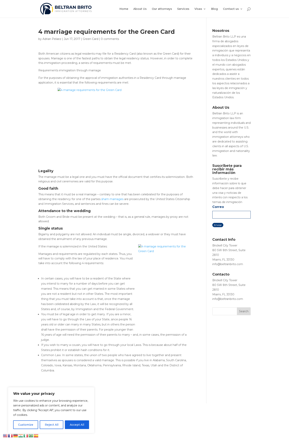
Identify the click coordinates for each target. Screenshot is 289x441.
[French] (10, 435)
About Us (140, 9)
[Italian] (26, 435)
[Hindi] (20, 435)
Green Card (90, 39)
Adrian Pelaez (51, 39)
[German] (15, 435)
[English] (5, 435)
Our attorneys (162, 9)
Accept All (77, 424)
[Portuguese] (31, 435)
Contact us (231, 9)
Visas (198, 9)
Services (183, 9)
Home (124, 9)
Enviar (218, 225)
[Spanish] (36, 435)
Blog (214, 9)
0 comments (110, 39)
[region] (51, 410)
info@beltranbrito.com (227, 264)
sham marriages (112, 199)
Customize (25, 424)
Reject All (51, 424)
